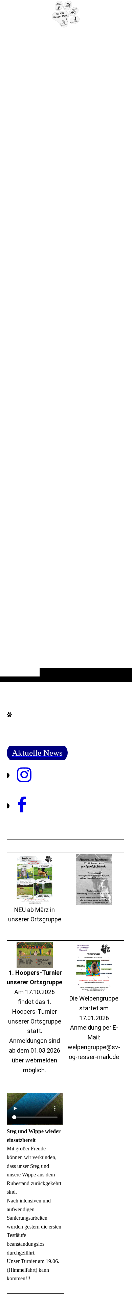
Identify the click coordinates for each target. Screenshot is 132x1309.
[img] (66, 14)
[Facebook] (22, 805)
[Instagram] (24, 774)
